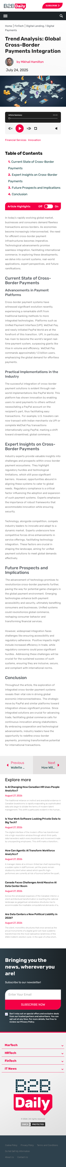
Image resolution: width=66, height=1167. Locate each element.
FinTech (19, 25)
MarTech (11, 1045)
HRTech (10, 1052)
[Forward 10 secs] (29, 128)
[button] (61, 16)
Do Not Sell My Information (17, 1151)
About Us (9, 1157)
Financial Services (15, 140)
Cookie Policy (11, 1145)
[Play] (20, 128)
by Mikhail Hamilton (30, 62)
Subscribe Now (33, 1004)
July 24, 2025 (17, 70)
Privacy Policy (27, 1145)
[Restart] (35, 128)
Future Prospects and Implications (36, 188)
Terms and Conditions (47, 1145)
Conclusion (19, 194)
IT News (11, 1068)
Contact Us (22, 1157)
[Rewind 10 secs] (10, 128)
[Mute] (56, 128)
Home (8, 25)
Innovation (34, 140)
